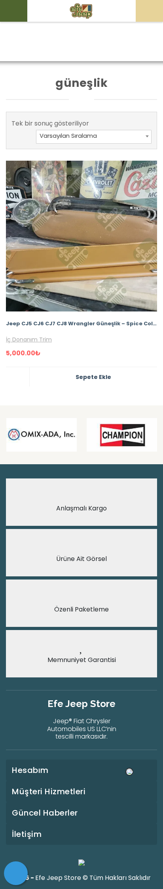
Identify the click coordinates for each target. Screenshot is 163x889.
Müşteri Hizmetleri (48, 791)
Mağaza (73, 42)
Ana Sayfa (35, 42)
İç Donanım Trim (29, 339)
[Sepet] (16, 873)
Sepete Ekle (93, 377)
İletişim (27, 834)
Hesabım (30, 770)
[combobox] (94, 137)
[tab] (81, 770)
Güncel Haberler (45, 812)
